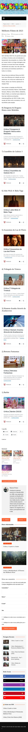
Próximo (21, 519)
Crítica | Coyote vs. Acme (11, 546)
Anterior (7, 519)
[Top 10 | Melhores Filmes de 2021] (18, 453)
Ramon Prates (6, 34)
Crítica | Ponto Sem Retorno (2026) (12, 717)
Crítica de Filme (7, 543)
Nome (4, 597)
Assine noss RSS (9, 704)
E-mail (4, 603)
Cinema (8, 36)
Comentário (5, 587)
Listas (12, 36)
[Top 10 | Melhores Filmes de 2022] (7, 453)
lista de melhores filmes (10, 481)
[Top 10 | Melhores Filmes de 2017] (7, 468)
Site (3, 610)
